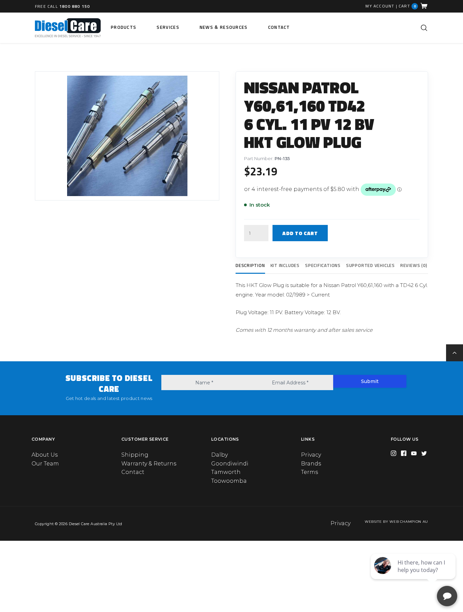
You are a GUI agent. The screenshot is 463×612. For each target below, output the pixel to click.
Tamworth (226, 472)
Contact (279, 27)
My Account (379, 6)
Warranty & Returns (148, 463)
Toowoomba (229, 481)
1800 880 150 (74, 6)
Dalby (219, 455)
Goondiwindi (229, 463)
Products (123, 27)
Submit (370, 381)
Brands (311, 463)
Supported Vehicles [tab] (370, 265)
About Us (45, 455)
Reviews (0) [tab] (413, 265)
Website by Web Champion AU (396, 521)
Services (168, 27)
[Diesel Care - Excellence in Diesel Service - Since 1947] (68, 28)
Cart (407, 6)
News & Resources (224, 27)
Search (424, 28)
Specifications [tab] (323, 265)
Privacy (311, 455)
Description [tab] (250, 265)
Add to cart (300, 233)
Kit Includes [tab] (285, 265)
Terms (309, 472)
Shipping (134, 455)
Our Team (45, 463)
